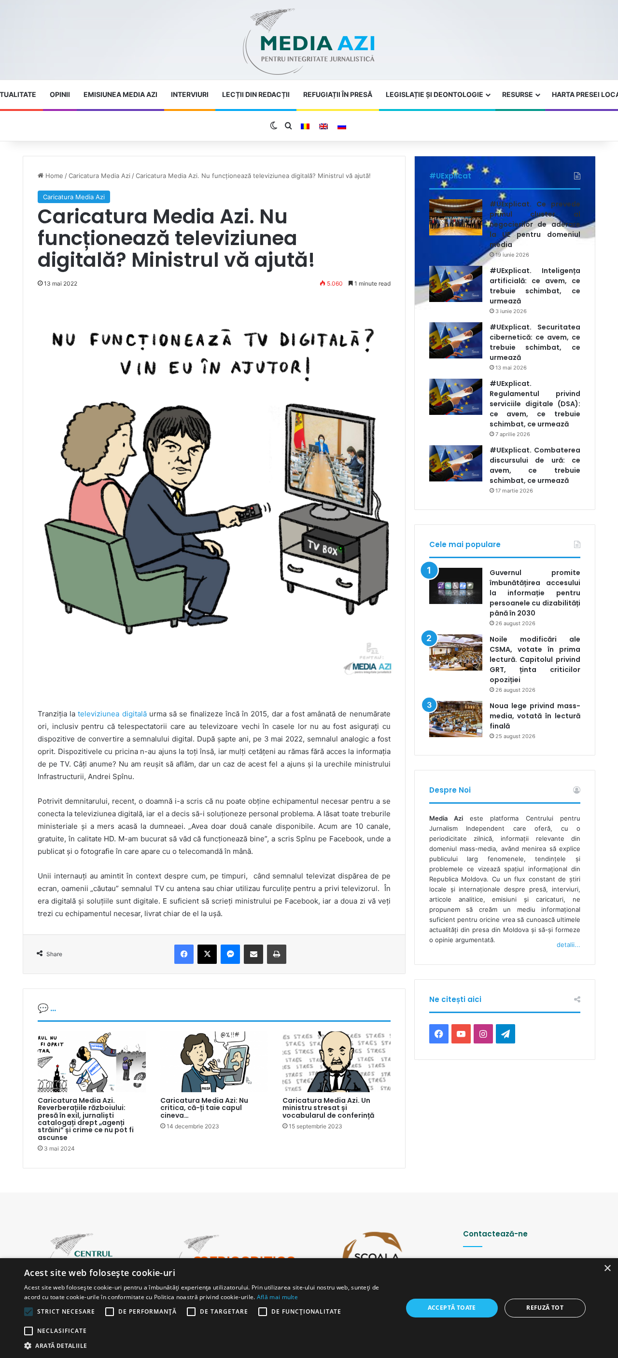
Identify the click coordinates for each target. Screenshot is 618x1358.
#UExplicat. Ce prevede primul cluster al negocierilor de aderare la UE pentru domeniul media (535, 224)
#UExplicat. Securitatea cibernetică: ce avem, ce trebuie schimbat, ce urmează (535, 342)
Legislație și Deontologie (434, 94)
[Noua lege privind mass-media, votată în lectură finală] (455, 719)
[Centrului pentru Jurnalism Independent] (309, 42)
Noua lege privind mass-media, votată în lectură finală (535, 716)
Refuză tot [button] (544, 1307)
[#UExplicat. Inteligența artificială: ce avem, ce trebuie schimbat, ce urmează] (455, 284)
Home (53, 175)
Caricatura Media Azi (99, 175)
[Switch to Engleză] (323, 126)
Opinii (60, 94)
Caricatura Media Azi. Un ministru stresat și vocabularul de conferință (328, 1108)
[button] (208, 1346)
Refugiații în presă (337, 94)
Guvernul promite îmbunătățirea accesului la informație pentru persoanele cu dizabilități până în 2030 (535, 593)
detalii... (568, 944)
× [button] (607, 1268)
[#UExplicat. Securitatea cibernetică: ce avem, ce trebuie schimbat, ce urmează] (455, 340)
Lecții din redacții (256, 94)
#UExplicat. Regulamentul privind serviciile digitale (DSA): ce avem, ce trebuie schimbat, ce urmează (535, 404)
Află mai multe (277, 1297)
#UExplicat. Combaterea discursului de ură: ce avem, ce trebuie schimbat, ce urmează (535, 465)
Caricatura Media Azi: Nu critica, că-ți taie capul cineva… (204, 1108)
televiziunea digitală (112, 713)
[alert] (309, 1308)
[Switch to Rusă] (342, 126)
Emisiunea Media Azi (120, 94)
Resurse (517, 94)
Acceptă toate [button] (452, 1307)
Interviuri (190, 94)
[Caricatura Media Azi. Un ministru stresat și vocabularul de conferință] (336, 1061)
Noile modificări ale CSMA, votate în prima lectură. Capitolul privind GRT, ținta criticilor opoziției (535, 659)
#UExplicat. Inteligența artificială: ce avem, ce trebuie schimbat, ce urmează (535, 286)
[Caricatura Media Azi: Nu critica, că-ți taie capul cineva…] (214, 1061)
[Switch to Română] (305, 126)
